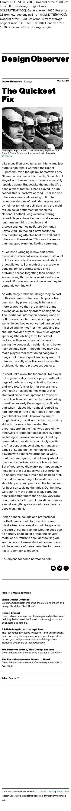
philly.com (6, 156)
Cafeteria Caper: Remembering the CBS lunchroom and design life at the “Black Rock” (33, 603)
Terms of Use (62, 791)
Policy (52, 791)
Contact (43, 791)
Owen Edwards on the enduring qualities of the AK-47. (32, 651)
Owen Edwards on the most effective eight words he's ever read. (32, 663)
